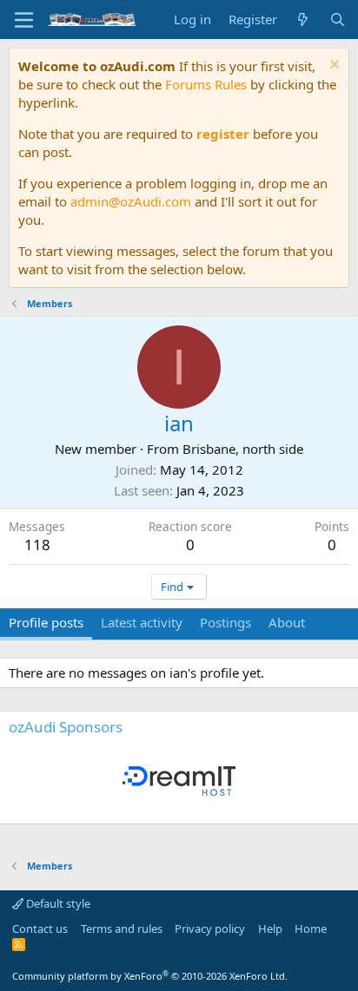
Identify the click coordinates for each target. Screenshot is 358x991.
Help (270, 928)
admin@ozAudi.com (130, 201)
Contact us (40, 928)
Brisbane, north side (242, 448)
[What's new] (303, 19)
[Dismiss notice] (332, 66)
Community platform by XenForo (150, 975)
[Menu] (23, 20)
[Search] (338, 19)
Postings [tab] (225, 622)
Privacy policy (210, 928)
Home (311, 928)
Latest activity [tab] (141, 622)
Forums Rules (206, 84)
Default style (56, 903)
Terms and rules (121, 928)
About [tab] (286, 622)
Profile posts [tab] (46, 622)
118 (37, 545)
